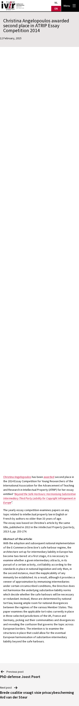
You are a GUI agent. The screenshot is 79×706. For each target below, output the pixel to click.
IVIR (13, 5)
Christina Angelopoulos (17, 477)
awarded (49, 477)
